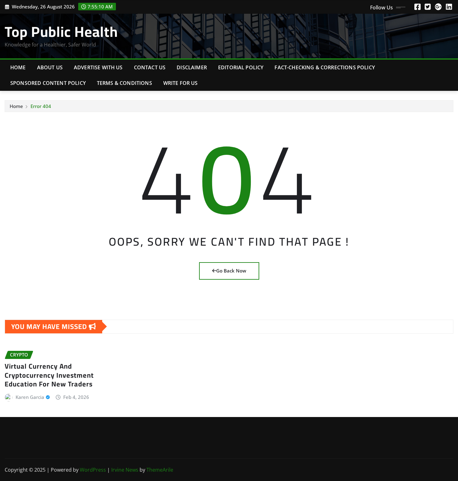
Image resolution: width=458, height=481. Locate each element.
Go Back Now (231, 270)
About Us (50, 67)
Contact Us (150, 67)
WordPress (93, 469)
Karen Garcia (30, 397)
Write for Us (180, 83)
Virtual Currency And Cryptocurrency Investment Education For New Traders (49, 375)
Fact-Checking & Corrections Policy (324, 67)
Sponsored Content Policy (48, 83)
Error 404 (41, 106)
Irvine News (124, 469)
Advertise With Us (98, 67)
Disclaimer (192, 67)
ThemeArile (159, 469)
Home (18, 67)
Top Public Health (61, 31)
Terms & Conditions (124, 83)
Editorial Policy (241, 67)
